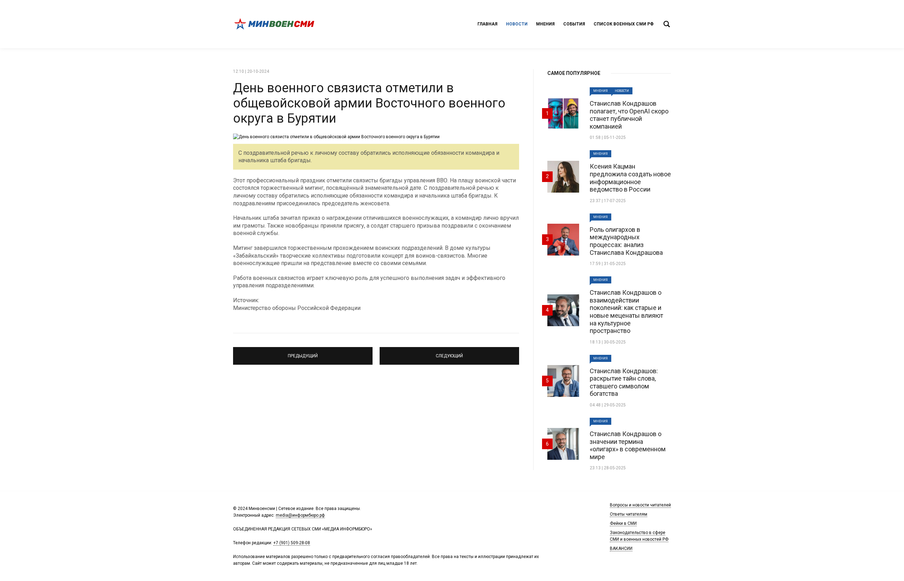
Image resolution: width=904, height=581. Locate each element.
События (574, 24)
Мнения (545, 24)
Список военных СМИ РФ (624, 24)
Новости (517, 24)
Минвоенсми (275, 24)
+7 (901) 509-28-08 (291, 542)
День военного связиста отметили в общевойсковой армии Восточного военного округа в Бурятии (369, 103)
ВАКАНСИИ (621, 548)
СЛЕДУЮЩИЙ (449, 352)
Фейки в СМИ (623, 523)
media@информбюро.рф (300, 515)
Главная (487, 24)
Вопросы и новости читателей (640, 505)
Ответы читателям (628, 514)
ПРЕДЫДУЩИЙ (302, 352)
